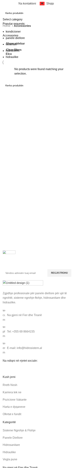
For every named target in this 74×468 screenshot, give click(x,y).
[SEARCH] (61, 11)
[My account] (70, 10)
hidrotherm (12, 50)
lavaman (11, 44)
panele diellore (15, 38)
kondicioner (13, 31)
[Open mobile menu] (4, 10)
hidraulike (12, 56)
